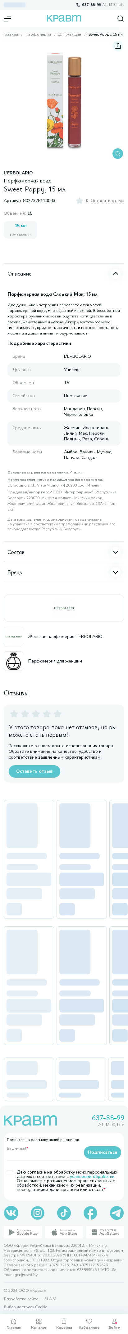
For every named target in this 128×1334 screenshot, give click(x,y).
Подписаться (102, 1152)
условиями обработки (92, 1176)
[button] (64, 100)
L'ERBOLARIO (18, 173)
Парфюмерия (38, 34)
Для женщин (69, 34)
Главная (11, 34)
